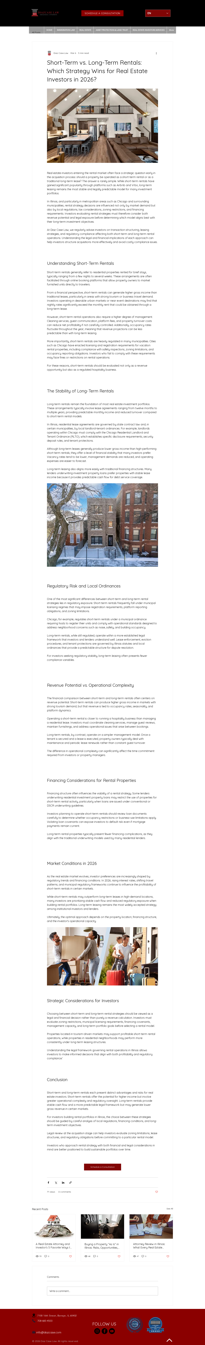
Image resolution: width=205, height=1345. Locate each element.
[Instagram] (97, 1331)
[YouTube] (112, 1331)
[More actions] (156, 53)
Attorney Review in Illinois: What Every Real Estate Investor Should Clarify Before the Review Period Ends (149, 1245)
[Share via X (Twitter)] (55, 1182)
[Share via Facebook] (48, 1182)
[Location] (33, 1315)
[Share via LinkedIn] (63, 1182)
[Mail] (33, 1332)
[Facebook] (104, 1331)
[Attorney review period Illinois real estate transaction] (151, 1226)
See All (170, 1208)
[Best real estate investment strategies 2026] (53, 1226)
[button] (85, 30)
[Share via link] (70, 1182)
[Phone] (33, 1321)
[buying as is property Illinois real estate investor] (102, 1226)
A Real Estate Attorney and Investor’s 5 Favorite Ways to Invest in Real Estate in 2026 (54, 1245)
